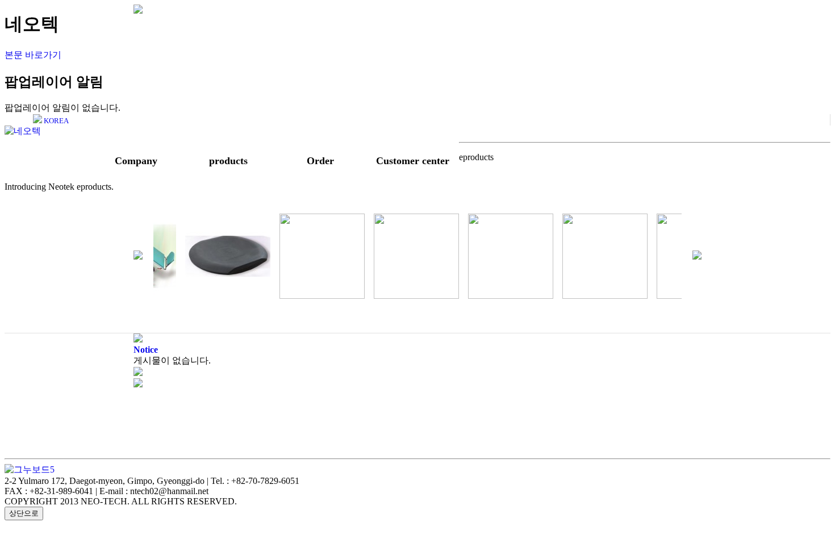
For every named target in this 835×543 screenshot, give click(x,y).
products (228, 160)
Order (320, 160)
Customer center (412, 160)
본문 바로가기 (33, 55)
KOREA (55, 120)
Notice (145, 349)
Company (136, 160)
